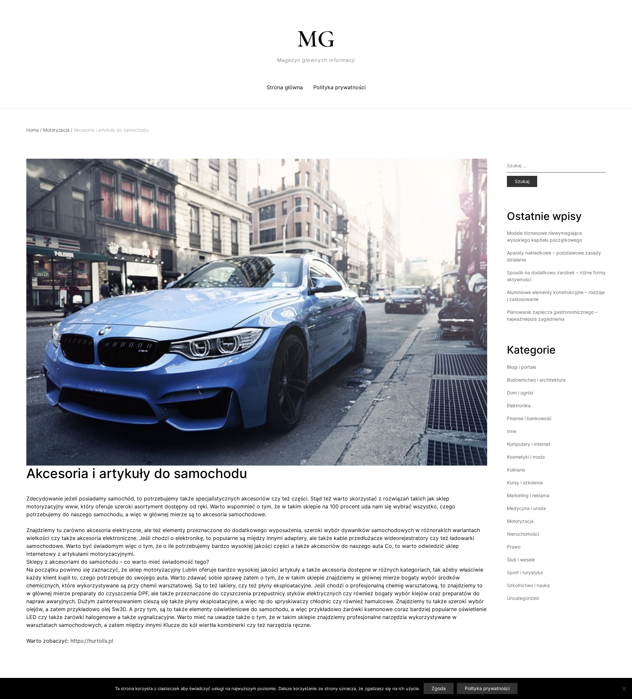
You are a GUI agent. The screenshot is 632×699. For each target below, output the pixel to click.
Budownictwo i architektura (536, 380)
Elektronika (519, 405)
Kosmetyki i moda (526, 457)
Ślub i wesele (521, 559)
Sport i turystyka (525, 572)
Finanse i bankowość (529, 418)
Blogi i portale (521, 367)
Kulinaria (516, 469)
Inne (511, 431)
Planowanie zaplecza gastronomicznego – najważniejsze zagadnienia (552, 315)
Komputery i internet (528, 444)
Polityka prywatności (339, 87)
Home (34, 130)
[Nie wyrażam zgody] (623, 688)
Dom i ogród (520, 392)
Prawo (513, 547)
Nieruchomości (523, 534)
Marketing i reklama (528, 495)
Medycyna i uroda (526, 508)
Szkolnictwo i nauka (528, 585)
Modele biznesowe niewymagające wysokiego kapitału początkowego (544, 236)
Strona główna (285, 87)
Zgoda (439, 688)
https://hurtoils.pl (91, 640)
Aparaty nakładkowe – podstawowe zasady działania (554, 256)
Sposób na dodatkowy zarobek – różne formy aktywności (556, 276)
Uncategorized (523, 598)
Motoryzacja (57, 130)
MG (316, 38)
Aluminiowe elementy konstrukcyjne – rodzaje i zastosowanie (556, 295)
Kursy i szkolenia (525, 482)
